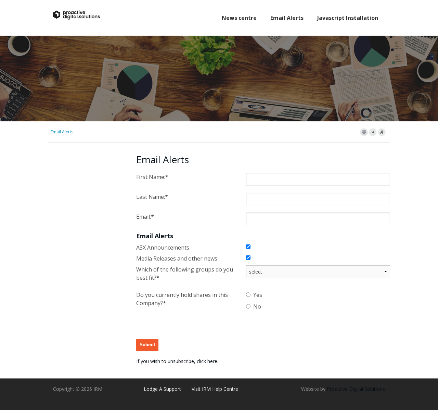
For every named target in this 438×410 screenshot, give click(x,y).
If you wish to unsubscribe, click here (176, 361)
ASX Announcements (162, 247)
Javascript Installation (347, 18)
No (257, 306)
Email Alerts (287, 18)
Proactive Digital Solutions (356, 389)
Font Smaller (373, 132)
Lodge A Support (162, 389)
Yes (257, 295)
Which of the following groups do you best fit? (184, 273)
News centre (239, 18)
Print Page (364, 132)
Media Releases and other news (176, 258)
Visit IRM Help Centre (215, 389)
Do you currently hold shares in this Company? (182, 299)
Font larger (382, 132)
